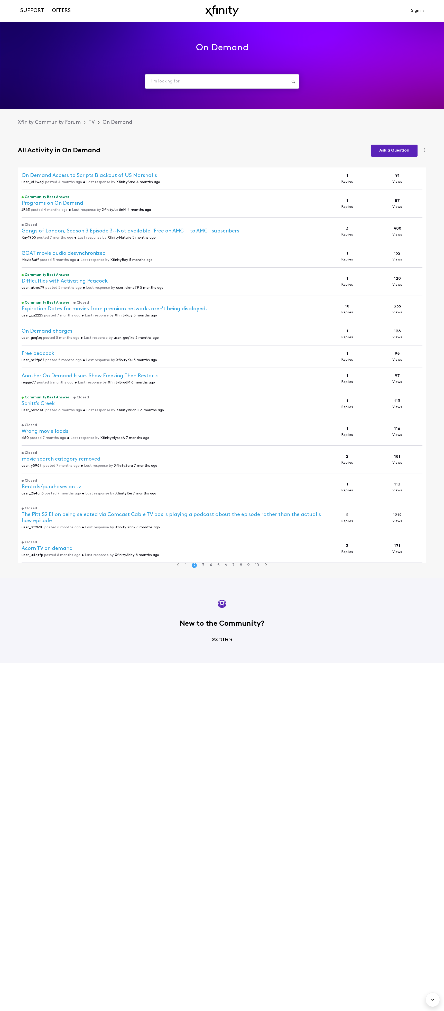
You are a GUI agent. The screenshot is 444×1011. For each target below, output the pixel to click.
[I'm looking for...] (293, 81)
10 (257, 565)
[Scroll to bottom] (432, 1000)
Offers (61, 10)
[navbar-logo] (222, 11)
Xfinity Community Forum (49, 122)
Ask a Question (394, 150)
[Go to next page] (265, 565)
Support (32, 10)
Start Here (222, 640)
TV (91, 122)
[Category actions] (424, 150)
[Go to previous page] (178, 565)
